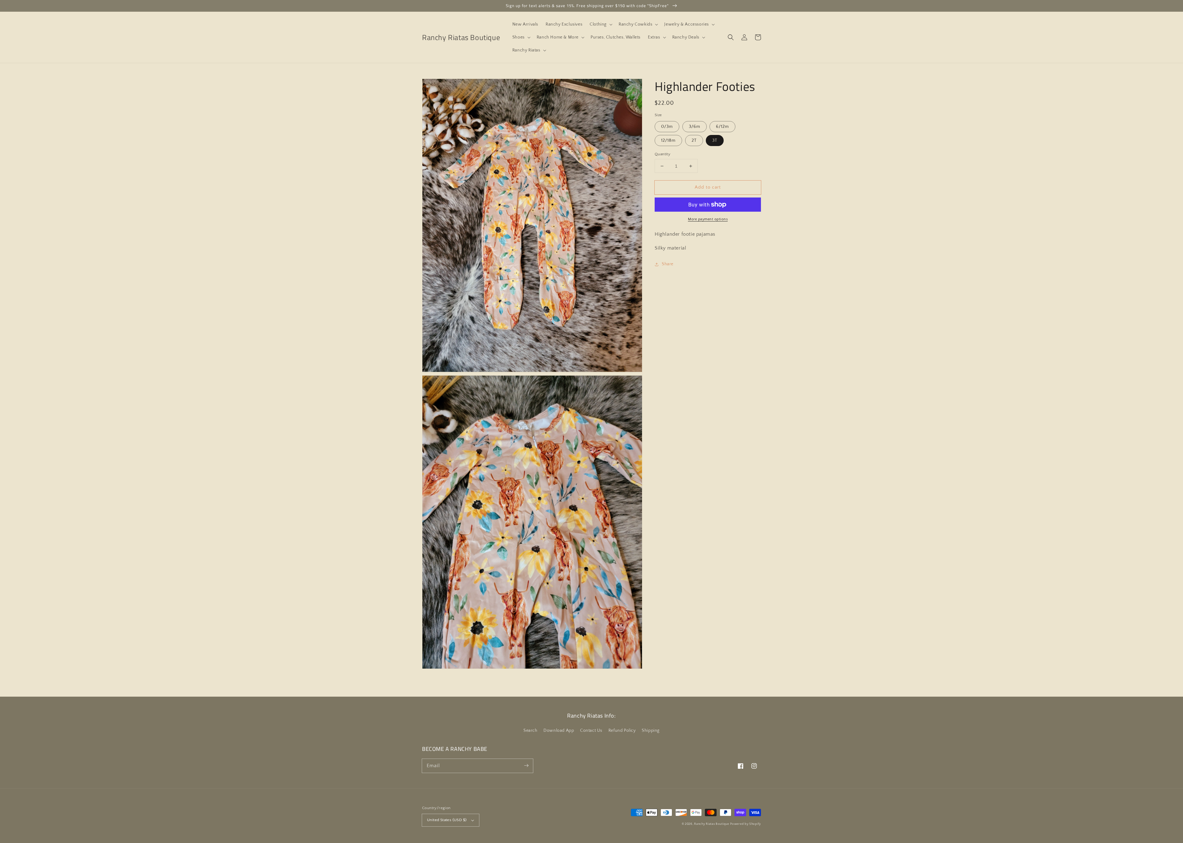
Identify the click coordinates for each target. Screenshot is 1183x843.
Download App (558, 730)
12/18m (668, 140)
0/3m (667, 126)
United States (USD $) (446, 820)
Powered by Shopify (745, 824)
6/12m (722, 126)
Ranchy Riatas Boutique (711, 824)
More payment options (708, 219)
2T (694, 140)
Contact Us (591, 730)
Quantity (662, 154)
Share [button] (667, 264)
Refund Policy (622, 730)
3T (714, 140)
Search (530, 730)
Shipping (651, 730)
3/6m (694, 126)
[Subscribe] (526, 765)
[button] (600, 24)
